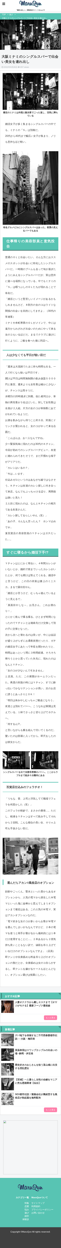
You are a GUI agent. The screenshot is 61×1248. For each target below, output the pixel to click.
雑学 (27, 1216)
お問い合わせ (38, 1213)
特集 (27, 1203)
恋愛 (27, 1206)
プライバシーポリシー (42, 1209)
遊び (11, 14)
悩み (27, 1209)
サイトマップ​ (38, 1203)
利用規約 (35, 1206)
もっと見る (50, 1018)
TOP (4, 14)
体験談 (25, 1219)
